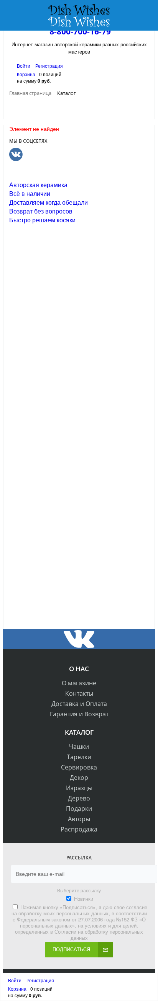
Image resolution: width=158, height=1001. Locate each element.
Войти (24, 65)
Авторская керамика (38, 184)
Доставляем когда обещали (48, 202)
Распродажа (79, 829)
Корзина (26, 74)
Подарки (79, 808)
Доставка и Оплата (79, 703)
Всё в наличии (29, 193)
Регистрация (49, 65)
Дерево (79, 798)
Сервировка (79, 767)
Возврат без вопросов (40, 211)
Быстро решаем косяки (42, 219)
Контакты (79, 693)
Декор (79, 777)
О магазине (79, 683)
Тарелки (79, 757)
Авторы (79, 819)
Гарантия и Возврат (79, 714)
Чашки (79, 746)
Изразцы (79, 788)
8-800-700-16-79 (80, 31)
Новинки (83, 898)
